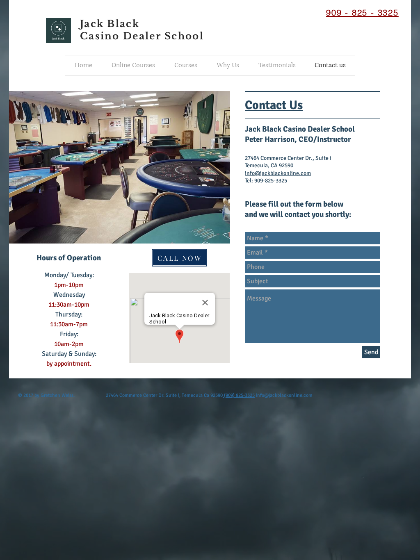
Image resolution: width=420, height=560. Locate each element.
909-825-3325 (270, 180)
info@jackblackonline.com (278, 173)
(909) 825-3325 (239, 395)
